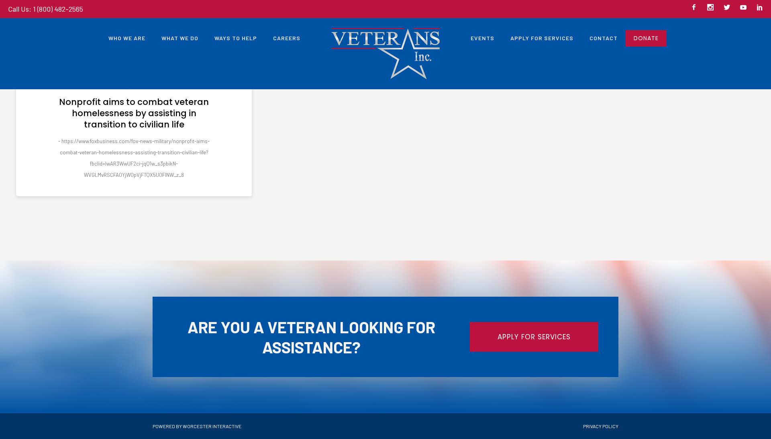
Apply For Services (541, 38)
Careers (286, 38)
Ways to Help (235, 38)
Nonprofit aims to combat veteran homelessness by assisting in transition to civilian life (134, 113)
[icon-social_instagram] (712, 8)
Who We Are (126, 38)
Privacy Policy (600, 426)
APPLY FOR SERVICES (534, 337)
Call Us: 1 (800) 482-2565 (45, 8)
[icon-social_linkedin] (760, 8)
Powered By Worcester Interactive (197, 426)
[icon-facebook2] (696, 8)
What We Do (179, 38)
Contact (603, 38)
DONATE (646, 38)
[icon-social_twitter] (729, 8)
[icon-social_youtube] (745, 8)
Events (482, 38)
